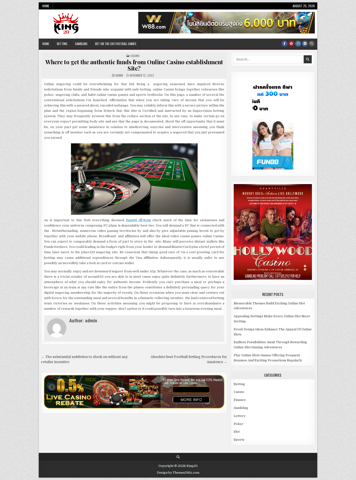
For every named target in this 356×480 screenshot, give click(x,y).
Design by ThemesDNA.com (178, 472)
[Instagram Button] (298, 44)
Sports (239, 439)
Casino (135, 56)
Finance (240, 400)
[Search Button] (312, 44)
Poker (238, 424)
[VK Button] (305, 44)
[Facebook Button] (284, 44)
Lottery (240, 416)
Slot (237, 431)
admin (119, 75)
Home (45, 5)
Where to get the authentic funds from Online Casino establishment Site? (134, 65)
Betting (62, 43)
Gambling (81, 43)
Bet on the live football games (115, 43)
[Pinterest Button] (291, 44)
